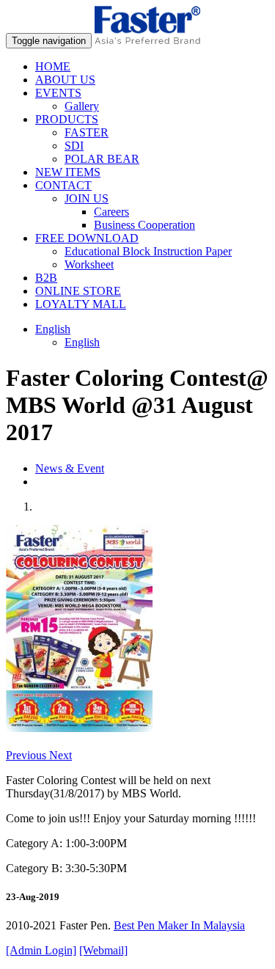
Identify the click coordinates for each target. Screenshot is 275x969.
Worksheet (89, 264)
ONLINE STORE (78, 291)
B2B (46, 277)
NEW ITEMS (67, 172)
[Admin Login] (41, 950)
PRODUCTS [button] (66, 119)
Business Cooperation (144, 225)
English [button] (52, 329)
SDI (74, 145)
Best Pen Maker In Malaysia (179, 925)
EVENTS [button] (58, 93)
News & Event (69, 468)
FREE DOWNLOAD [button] (87, 238)
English (82, 342)
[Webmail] (103, 950)
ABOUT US (65, 79)
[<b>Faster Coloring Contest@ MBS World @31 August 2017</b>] (79, 728)
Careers (111, 211)
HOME (52, 66)
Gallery (82, 106)
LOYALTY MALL (80, 304)
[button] (27, 755)
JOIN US (87, 198)
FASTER (87, 132)
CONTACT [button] (63, 185)
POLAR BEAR (102, 159)
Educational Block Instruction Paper (148, 251)
